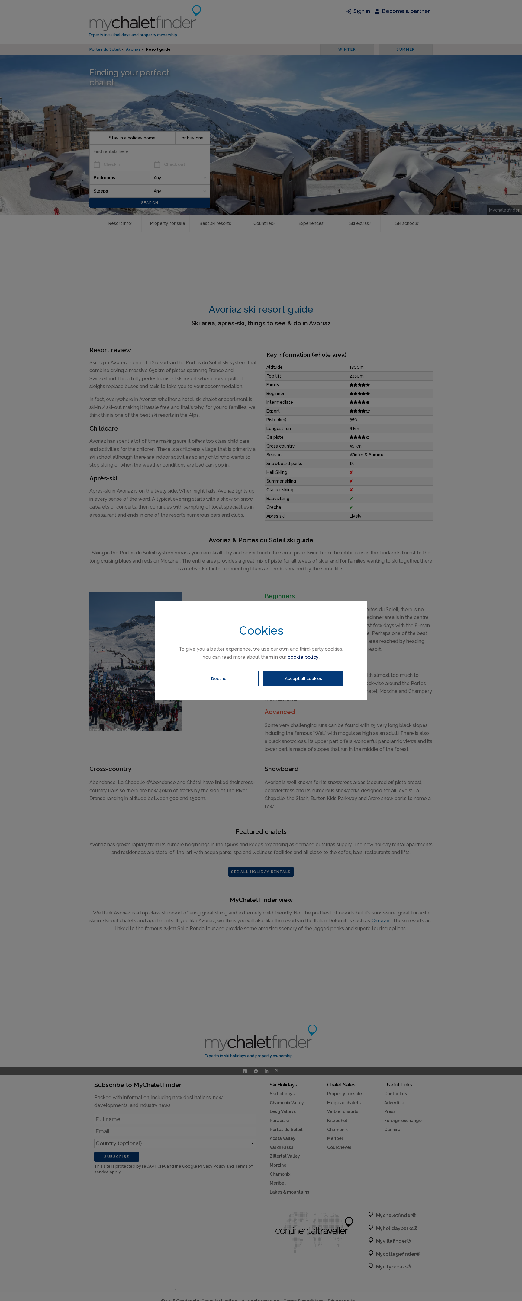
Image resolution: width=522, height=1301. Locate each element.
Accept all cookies (303, 678)
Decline (219, 678)
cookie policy (303, 657)
